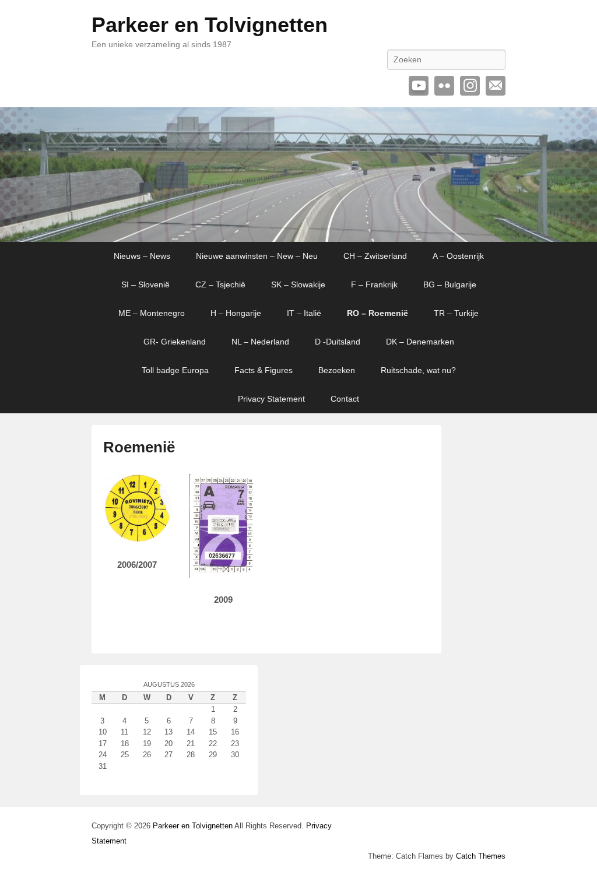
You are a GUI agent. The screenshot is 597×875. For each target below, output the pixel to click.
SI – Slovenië (145, 284)
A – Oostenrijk (458, 256)
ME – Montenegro (151, 313)
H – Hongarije (235, 313)
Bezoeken (336, 370)
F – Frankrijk (374, 284)
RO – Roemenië (377, 313)
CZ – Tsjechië (220, 284)
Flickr (444, 86)
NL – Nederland (260, 341)
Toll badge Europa (175, 370)
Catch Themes (480, 856)
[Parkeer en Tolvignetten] (298, 174)
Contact (345, 398)
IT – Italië (304, 313)
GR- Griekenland (174, 341)
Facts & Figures (263, 370)
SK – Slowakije (298, 284)
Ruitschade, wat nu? (418, 370)
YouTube (419, 86)
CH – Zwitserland (375, 256)
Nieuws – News (142, 256)
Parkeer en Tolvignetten (210, 25)
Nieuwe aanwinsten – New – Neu (257, 256)
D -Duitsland (337, 341)
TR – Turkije (456, 313)
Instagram (470, 86)
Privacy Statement (271, 398)
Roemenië (139, 447)
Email (495, 86)
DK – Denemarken (420, 341)
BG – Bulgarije (449, 284)
